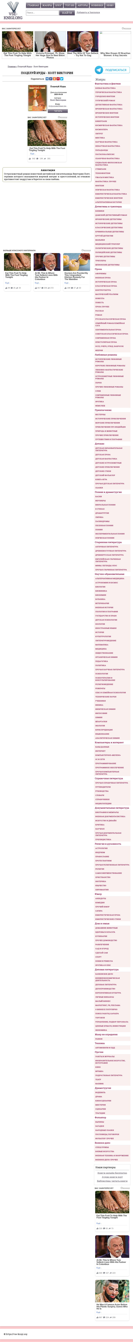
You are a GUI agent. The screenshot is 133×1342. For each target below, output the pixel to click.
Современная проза (105, 338)
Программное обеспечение (109, 767)
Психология (101, 673)
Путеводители (103, 787)
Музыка (99, 1071)
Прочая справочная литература (111, 783)
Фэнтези (99, 185)
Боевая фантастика (105, 88)
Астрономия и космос (106, 582)
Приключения (103, 410)
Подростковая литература (108, 1075)
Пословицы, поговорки (107, 1134)
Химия (98, 717)
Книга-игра (101, 479)
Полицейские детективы (108, 252)
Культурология (103, 636)
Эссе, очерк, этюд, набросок (109, 346)
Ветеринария (102, 603)
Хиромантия (102, 889)
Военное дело (102, 1142)
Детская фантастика (106, 459)
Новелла (99, 298)
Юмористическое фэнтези (109, 198)
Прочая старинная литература (111, 570)
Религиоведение (104, 684)
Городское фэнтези (105, 96)
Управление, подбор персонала (111, 1022)
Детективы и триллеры (108, 206)
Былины (99, 1122)
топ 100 (69, 5)
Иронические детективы (108, 219)
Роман (98, 315)
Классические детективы (109, 227)
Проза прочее (102, 306)
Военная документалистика (110, 816)
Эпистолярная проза (106, 342)
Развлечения (102, 944)
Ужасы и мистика (104, 177)
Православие (102, 856)
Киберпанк (101, 121)
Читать (58, 111)
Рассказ (99, 311)
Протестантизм (103, 860)
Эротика (99, 401)
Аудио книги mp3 (112, 1176)
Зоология (100, 624)
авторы (83, 5)
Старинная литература (108, 542)
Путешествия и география (108, 439)
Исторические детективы (108, 223)
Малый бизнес (103, 1001)
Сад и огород (102, 948)
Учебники (100, 701)
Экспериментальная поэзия (110, 534)
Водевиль (100, 1092)
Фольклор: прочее (104, 1138)
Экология (100, 725)
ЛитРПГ (99, 133)
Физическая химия (105, 709)
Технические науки (105, 697)
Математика (101, 645)
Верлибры (100, 500)
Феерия (99, 350)
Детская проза (103, 454)
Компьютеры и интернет (109, 742)
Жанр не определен (106, 1034)
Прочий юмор (102, 907)
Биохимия (100, 595)
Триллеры (100, 260)
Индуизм (100, 852)
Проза (98, 269)
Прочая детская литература (109, 483)
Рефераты (100, 688)
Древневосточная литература (110, 551)
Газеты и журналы (104, 1056)
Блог (58, 5)
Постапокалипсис (105, 154)
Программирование (105, 763)
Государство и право (106, 616)
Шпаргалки (101, 721)
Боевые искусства (104, 1151)
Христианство (102, 877)
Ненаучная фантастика (107, 146)
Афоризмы (100, 273)
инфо (110, 5)
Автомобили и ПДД (105, 1047)
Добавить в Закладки (88, 12)
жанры (47, 5)
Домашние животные (106, 928)
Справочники (102, 799)
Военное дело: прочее (106, 1159)
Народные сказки (104, 1130)
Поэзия (99, 529)
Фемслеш (100, 406)
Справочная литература (109, 778)
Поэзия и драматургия (108, 492)
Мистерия (100, 1105)
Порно (98, 383)
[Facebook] (50, 78)
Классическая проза (106, 286)
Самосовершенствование (108, 873)
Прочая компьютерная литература (107, 773)
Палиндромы (102, 521)
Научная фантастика (106, 142)
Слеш (98, 391)
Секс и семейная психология (110, 692)
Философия (101, 713)
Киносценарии (103, 1101)
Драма (98, 1096)
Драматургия (102, 513)
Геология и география (106, 611)
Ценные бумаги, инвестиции (110, 1026)
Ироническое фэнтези (106, 113)
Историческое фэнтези (107, 117)
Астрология (101, 848)
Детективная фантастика (108, 104)
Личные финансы (104, 997)
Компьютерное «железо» (108, 755)
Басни (98, 496)
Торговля (100, 1017)
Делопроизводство (105, 989)
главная (33, 5)
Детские (99, 443)
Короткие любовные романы (110, 365)
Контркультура (103, 290)
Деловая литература (107, 969)
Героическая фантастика (108, 92)
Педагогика (101, 661)
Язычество (100, 885)
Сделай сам (101, 953)
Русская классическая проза (110, 319)
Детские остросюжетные (108, 463)
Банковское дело (104, 974)
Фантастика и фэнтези (108, 83)
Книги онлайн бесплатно (112, 1172)
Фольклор (100, 1117)
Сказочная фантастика (107, 158)
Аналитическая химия (107, 738)
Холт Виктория (58, 100)
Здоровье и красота (105, 932)
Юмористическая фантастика (111, 194)
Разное (98, 1039)
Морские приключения (107, 423)
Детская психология (106, 620)
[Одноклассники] (54, 78)
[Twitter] (61, 78)
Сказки (99, 488)
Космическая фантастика (108, 125)
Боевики (99, 211)
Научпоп (100, 829)
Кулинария (101, 936)
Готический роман (105, 100)
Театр (98, 1079)
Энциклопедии (103, 803)
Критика (99, 825)
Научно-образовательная (109, 574)
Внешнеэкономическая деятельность (107, 979)
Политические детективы (109, 248)
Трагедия (100, 1113)
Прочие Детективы (105, 256)
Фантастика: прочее (105, 181)
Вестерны (100, 414)
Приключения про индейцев (110, 427)
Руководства (102, 791)
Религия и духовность (108, 843)
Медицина (101, 649)
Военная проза (103, 277)
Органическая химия (106, 657)
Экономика (101, 1030)
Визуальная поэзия (105, 505)
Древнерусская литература (109, 555)
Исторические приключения (110, 418)
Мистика (100, 138)
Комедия (100, 902)
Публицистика (103, 839)
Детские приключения (107, 467)
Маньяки (100, 240)
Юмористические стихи (108, 919)
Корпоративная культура (108, 993)
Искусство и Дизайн (106, 820)
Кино (98, 1067)
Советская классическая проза (111, 334)
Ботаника (100, 599)
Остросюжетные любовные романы (58, 106)
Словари (99, 795)
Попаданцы (101, 150)
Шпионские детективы (107, 265)
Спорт (98, 957)
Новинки (97, 5)
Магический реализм (106, 294)
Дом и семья (102, 923)
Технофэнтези (102, 173)
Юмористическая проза (107, 915)
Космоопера (101, 129)
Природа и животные (106, 431)
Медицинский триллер (107, 244)
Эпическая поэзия (104, 538)
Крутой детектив (104, 236)
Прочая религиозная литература (112, 865)
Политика (100, 665)
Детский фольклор (105, 475)
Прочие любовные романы (109, 387)
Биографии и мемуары (107, 812)
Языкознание (102, 734)
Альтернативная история (108, 202)
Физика (99, 705)
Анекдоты (100, 898)
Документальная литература (112, 807)
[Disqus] (47, 216)
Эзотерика (100, 881)
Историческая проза (106, 282)
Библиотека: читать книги (112, 1180)
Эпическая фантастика (107, 190)
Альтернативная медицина (109, 578)
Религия (99, 869)
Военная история (104, 607)
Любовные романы (106, 354)
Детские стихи (103, 471)
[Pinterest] (58, 78)
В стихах (100, 509)
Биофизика (101, 591)
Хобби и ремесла (104, 961)
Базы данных (102, 747)
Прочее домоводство (106, 940)
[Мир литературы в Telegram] (112, 73)
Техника (100, 1043)
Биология (100, 587)
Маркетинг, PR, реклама (107, 1005)
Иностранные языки (106, 628)
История (99, 632)
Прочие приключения (106, 435)
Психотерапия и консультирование (105, 679)
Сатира (98, 911)
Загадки (99, 1126)
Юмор (98, 893)
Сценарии (100, 1109)
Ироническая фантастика (108, 109)
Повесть (99, 302)
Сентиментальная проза (108, 329)
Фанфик (99, 1083)
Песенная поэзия (104, 525)
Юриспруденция (104, 730)
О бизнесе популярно (106, 1009)
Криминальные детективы (109, 231)
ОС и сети (100, 759)
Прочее (99, 1052)
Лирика (99, 517)
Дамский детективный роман (111, 215)
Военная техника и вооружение (112, 1155)
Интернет (100, 751)
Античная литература (106, 546)
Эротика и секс (103, 965)
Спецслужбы (102, 1147)
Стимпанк (100, 169)
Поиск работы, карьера (107, 1013)
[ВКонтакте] (47, 78)
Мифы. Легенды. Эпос (106, 565)
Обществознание (104, 653)
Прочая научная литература (110, 669)
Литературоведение (105, 640)
